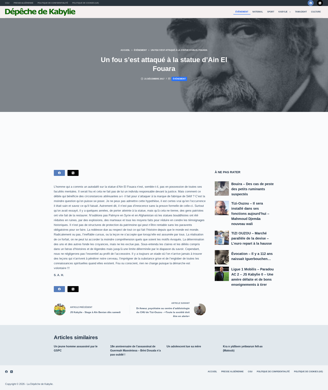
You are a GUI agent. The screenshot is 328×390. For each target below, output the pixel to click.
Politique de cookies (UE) (85, 3)
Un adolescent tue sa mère (184, 346)
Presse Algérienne (23, 3)
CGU (7, 3)
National (257, 12)
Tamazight (301, 12)
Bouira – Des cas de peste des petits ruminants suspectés (252, 189)
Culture (316, 12)
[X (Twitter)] (320, 3)
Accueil (212, 371)
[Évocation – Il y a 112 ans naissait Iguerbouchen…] (222, 257)
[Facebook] (311, 3)
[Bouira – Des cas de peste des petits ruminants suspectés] (222, 188)
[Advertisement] (164, 137)
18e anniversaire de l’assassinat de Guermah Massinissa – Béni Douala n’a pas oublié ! (135, 350)
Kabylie (283, 12)
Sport (270, 12)
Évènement (241, 12)
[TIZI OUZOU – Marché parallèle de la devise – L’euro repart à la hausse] (222, 238)
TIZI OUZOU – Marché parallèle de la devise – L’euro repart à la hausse (251, 238)
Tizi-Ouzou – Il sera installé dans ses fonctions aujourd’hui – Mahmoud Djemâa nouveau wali (250, 213)
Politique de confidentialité (53, 3)
